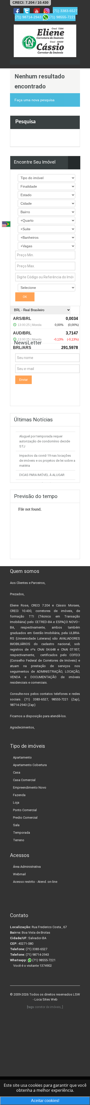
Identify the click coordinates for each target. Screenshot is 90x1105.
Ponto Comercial (25, 810)
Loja (16, 802)
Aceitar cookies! (45, 1100)
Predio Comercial (25, 817)
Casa (16, 772)
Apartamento (22, 757)
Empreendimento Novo (29, 787)
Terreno (18, 840)
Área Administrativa (27, 867)
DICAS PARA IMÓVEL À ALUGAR (41, 475)
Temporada (21, 832)
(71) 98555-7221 (44, 960)
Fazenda (19, 795)
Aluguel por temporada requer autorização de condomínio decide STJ (44, 441)
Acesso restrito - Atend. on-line (35, 882)
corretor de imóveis (48, 1007)
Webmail (19, 874)
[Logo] (45, 41)
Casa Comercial (24, 780)
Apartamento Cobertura (30, 765)
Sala (16, 825)
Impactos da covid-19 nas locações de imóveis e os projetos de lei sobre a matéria (47, 460)
